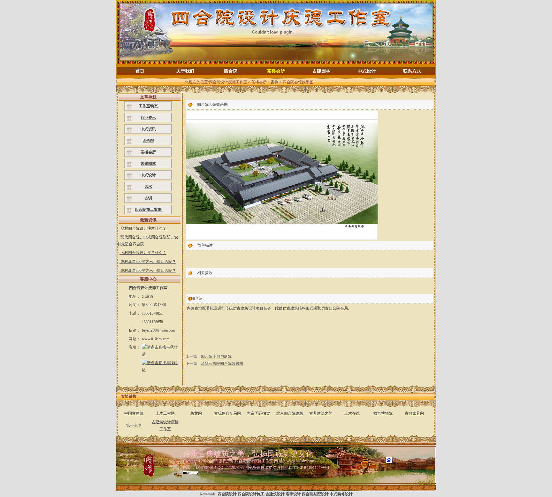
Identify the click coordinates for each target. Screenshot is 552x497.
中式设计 (367, 71)
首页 (139, 71)
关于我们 (185, 71)
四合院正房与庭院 (216, 356)
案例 (275, 82)
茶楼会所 (276, 71)
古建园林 (321, 71)
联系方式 (412, 71)
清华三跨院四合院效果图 (222, 363)
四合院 (230, 71)
